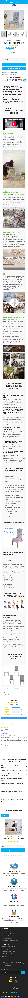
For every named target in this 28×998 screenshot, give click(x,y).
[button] (12, 46)
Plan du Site (4, 956)
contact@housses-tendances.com (9, 940)
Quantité (4, 56)
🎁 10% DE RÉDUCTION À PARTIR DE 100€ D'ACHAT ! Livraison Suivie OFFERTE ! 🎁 (14, 1)
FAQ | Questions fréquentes (8, 933)
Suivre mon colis (5, 936)
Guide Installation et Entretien (8, 931)
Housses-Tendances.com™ (10, 994)
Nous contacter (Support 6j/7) (8, 938)
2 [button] (15, 38)
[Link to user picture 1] (4, 747)
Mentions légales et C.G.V (7, 949)
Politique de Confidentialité (8, 951)
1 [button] (13, 38)
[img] (4, 727)
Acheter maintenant (14, 69)
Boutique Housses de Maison (8, 946)
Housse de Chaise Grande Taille (14, 688)
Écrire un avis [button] (14, 718)
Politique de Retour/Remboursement (10, 954)
